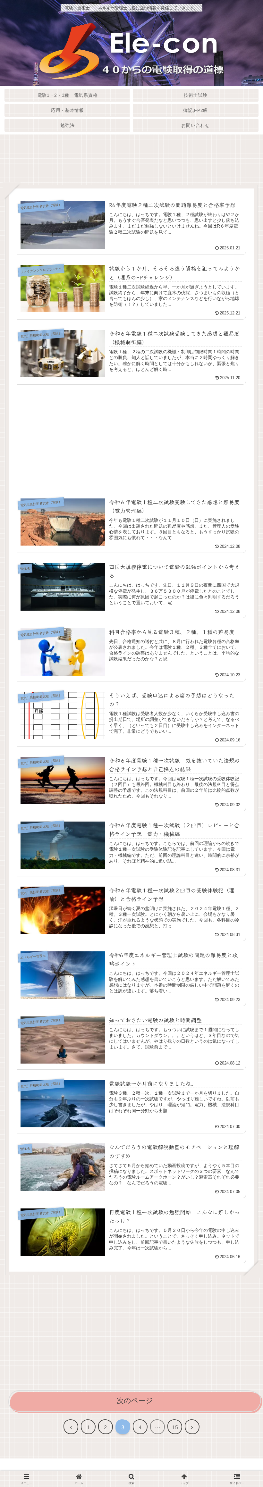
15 (175, 1427)
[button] (242, 1090)
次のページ (135, 1401)
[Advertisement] (131, 162)
